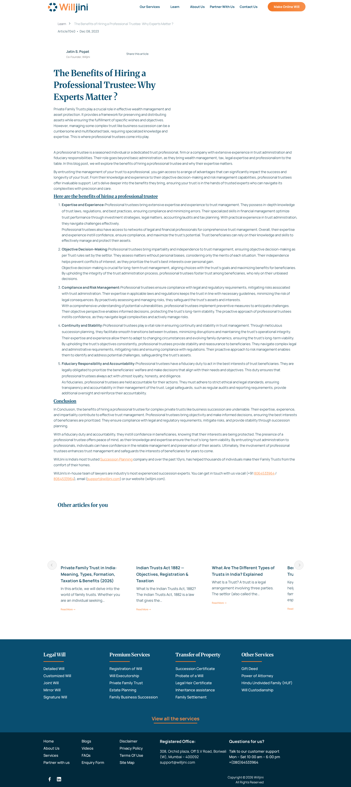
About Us (197, 6)
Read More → (68, 609)
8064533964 (264, 473)
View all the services (175, 718)
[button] (153, 6)
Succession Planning (116, 459)
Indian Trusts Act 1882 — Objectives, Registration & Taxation (162, 574)
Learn (174, 6)
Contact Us (249, 6)
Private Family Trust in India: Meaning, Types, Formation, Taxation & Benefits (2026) (89, 574)
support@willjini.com (103, 478)
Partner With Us (222, 6)
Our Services (150, 6)
